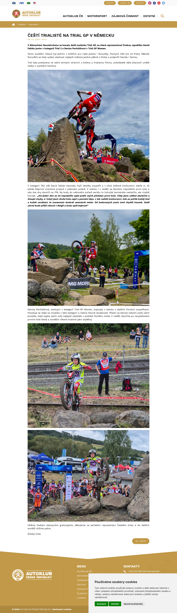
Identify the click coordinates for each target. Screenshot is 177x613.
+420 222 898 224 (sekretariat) (143, 571)
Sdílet (143, 541)
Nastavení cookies (61, 609)
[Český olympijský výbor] (34, 3)
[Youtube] (158, 3)
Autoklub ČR (73, 16)
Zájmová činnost (125, 16)
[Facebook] (154, 3)
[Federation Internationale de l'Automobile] (14, 3)
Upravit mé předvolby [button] (133, 604)
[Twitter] (163, 3)
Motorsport (97, 16)
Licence (123, 3)
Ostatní (149, 16)
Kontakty (140, 3)
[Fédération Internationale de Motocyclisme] (21, 3)
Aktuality (33, 24)
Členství (110, 3)
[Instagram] (149, 3)
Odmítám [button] (115, 604)
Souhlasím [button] (101, 604)
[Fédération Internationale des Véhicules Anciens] (28, 3)
